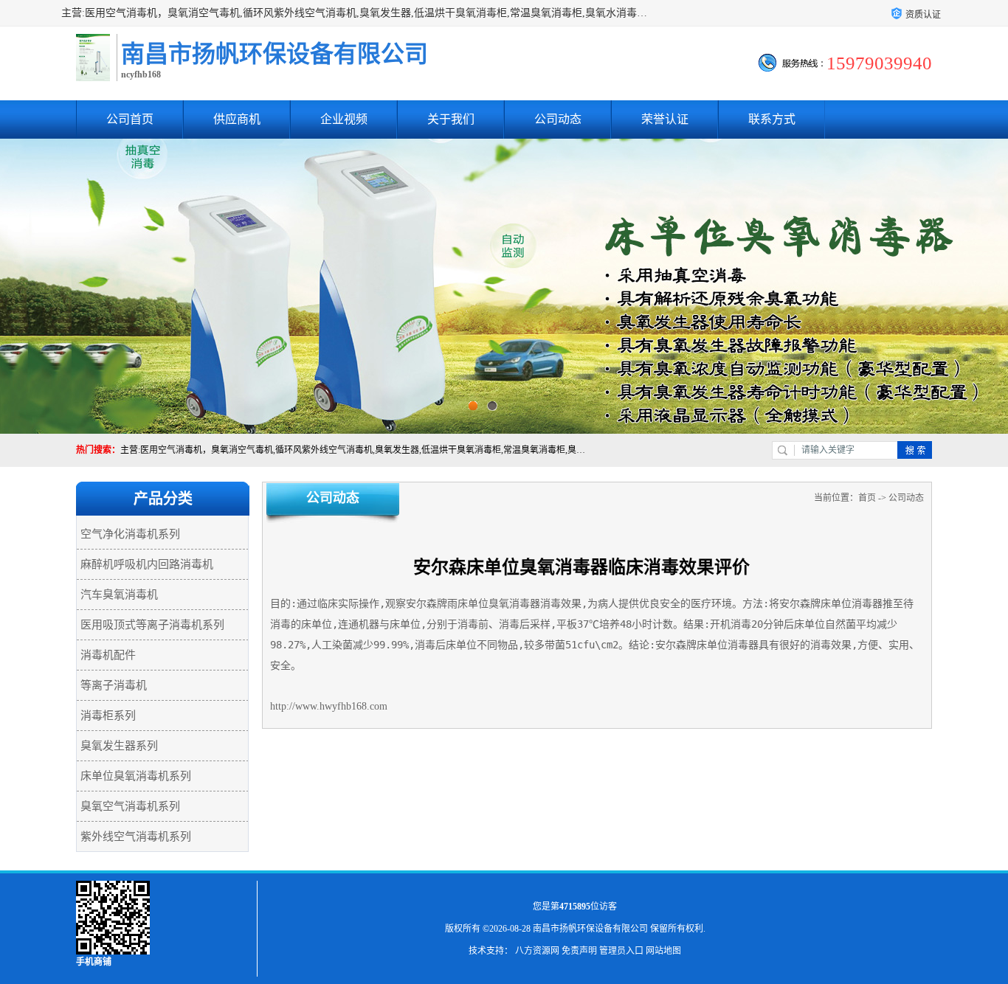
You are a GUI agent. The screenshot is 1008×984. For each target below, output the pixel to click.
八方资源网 (537, 951)
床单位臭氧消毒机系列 (135, 776)
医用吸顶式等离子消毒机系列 (152, 625)
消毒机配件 (108, 655)
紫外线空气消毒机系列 (135, 836)
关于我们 (450, 119)
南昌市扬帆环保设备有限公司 (590, 929)
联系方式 (771, 119)
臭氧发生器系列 (119, 746)
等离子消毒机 (113, 685)
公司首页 (129, 119)
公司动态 (557, 119)
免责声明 (579, 951)
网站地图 (663, 951)
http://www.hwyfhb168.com (328, 706)
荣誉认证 (664, 119)
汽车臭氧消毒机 (119, 594)
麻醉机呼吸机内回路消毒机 (146, 564)
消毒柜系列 (108, 715)
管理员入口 (621, 951)
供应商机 (236, 119)
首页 (867, 498)
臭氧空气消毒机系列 (130, 806)
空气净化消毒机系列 (130, 534)
